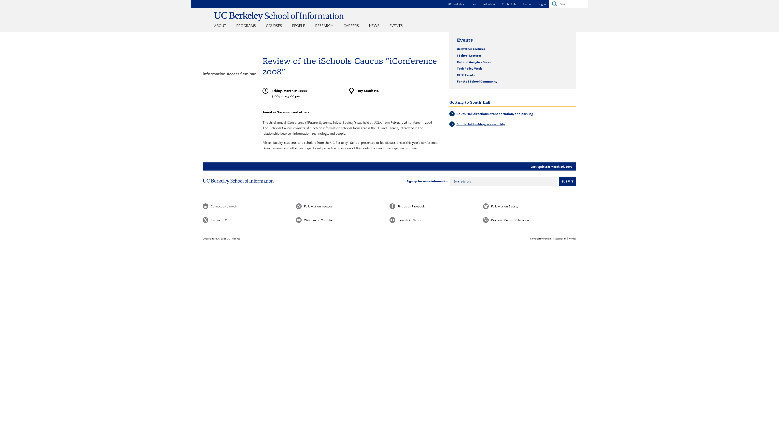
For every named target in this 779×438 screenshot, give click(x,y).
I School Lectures (469, 55)
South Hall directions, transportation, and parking (494, 113)
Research (324, 25)
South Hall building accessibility (480, 124)
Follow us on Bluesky (504, 206)
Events (396, 25)
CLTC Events (466, 75)
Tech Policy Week (469, 68)
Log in (542, 4)
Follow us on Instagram (319, 206)
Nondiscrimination (540, 238)
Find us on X (219, 220)
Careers (351, 25)
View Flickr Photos (410, 220)
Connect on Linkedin (224, 206)
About (220, 25)
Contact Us (509, 4)
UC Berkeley (456, 4)
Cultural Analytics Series (474, 62)
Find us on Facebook (411, 206)
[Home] (279, 16)
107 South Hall (369, 90)
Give (473, 4)
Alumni (527, 4)
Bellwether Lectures (471, 48)
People (298, 25)
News (374, 25)
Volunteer (489, 4)
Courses (274, 25)
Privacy (572, 238)
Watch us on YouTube (318, 220)
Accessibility (559, 238)
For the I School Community (477, 81)
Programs (246, 25)
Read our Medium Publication (510, 220)
